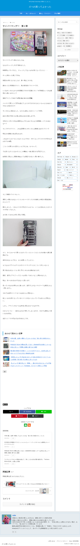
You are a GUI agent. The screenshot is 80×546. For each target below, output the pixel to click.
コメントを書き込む (27, 504)
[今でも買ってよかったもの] (67, 187)
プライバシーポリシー (62, 541)
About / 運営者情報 (74, 541)
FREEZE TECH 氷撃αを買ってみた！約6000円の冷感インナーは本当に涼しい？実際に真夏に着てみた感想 (30, 346)
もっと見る (68, 49)
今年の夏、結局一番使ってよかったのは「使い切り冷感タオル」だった (30, 340)
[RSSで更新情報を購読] (29, 425)
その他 (5, 404)
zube (14, 515)
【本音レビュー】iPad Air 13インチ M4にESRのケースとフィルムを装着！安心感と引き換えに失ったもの (30, 358)
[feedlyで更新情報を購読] (13, 532)
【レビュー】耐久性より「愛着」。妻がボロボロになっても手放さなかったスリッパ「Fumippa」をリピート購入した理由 (30, 364)
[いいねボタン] (5, 371)
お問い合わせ (51, 541)
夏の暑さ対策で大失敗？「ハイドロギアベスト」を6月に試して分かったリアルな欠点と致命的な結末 (30, 352)
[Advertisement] (27, 388)
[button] (36, 416)
